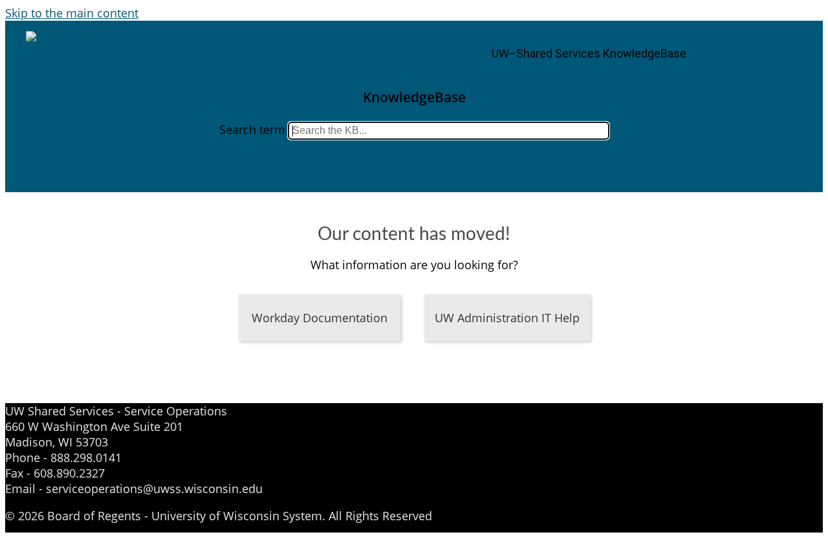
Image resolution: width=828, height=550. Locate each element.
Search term (252, 129)
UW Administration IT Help (507, 317)
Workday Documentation (319, 317)
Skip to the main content (71, 13)
